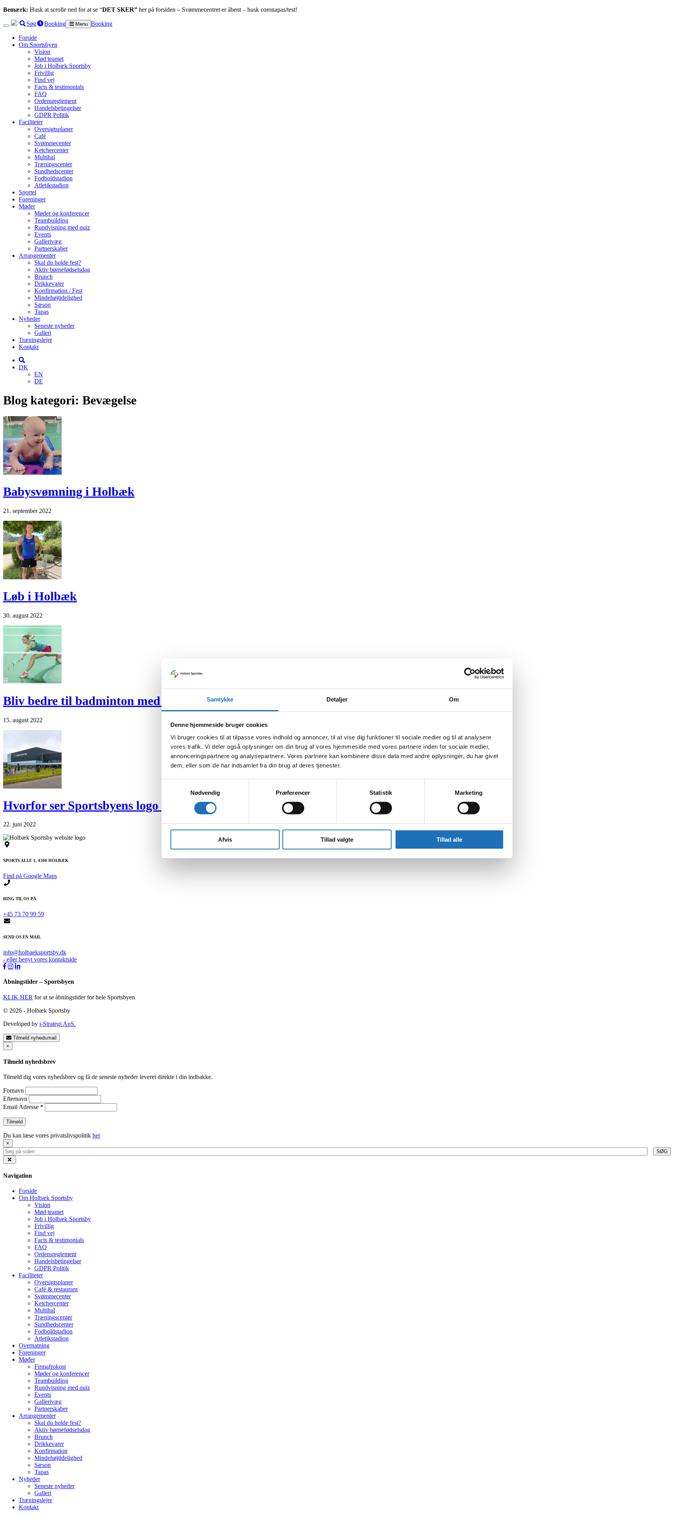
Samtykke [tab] (220, 699)
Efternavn (16, 1098)
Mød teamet (49, 58)
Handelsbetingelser (57, 108)
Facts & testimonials (59, 87)
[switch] (293, 808)
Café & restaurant (56, 1289)
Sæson (42, 304)
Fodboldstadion (53, 178)
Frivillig (44, 72)
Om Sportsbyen (38, 44)
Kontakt (29, 347)
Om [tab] (454, 699)
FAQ (40, 94)
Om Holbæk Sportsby (46, 1198)
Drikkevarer (49, 283)
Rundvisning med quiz (62, 227)
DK (23, 367)
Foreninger (32, 199)
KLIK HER (18, 997)
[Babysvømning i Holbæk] (32, 472)
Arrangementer (37, 255)
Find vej (44, 80)
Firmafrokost (50, 1366)
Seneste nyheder (54, 325)
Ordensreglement (55, 101)
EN (38, 374)
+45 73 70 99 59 (23, 914)
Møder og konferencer (61, 213)
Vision (42, 51)
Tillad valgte (337, 839)
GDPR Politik (51, 115)
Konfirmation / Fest (58, 290)
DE (38, 381)
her (96, 1135)
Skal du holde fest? (57, 262)
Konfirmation (50, 1451)
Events (42, 234)
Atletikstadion (51, 185)
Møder (27, 206)
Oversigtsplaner (53, 129)
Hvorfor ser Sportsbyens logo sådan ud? (109, 805)
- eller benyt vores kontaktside (40, 959)
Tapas (41, 311)
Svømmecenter (52, 143)
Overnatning (34, 1345)
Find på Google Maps (30, 875)
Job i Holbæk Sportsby (62, 65)
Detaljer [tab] (337, 699)
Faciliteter (31, 122)
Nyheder (29, 318)
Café (40, 136)
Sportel (27, 192)
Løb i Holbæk (40, 596)
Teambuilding (51, 220)
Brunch (43, 276)
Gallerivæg (48, 241)
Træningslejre (35, 340)
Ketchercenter (51, 150)
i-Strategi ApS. (57, 1023)
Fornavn (14, 1090)
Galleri (42, 332)
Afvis (225, 839)
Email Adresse (23, 1107)
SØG (662, 1151)
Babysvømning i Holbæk (69, 491)
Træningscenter (53, 164)
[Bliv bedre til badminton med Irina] (32, 681)
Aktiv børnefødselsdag (62, 269)
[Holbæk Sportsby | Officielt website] (14, 23)
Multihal (44, 157)
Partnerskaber (51, 248)
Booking (101, 23)
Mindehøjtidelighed (58, 297)
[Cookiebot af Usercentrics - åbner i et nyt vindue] (470, 673)
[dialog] (337, 1147)
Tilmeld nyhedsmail (34, 1038)
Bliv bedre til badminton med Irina (96, 701)
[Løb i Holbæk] (32, 577)
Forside (28, 37)
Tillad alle (449, 839)
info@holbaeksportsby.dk (34, 952)
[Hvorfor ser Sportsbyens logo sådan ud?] (32, 786)
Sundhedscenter (53, 171)
